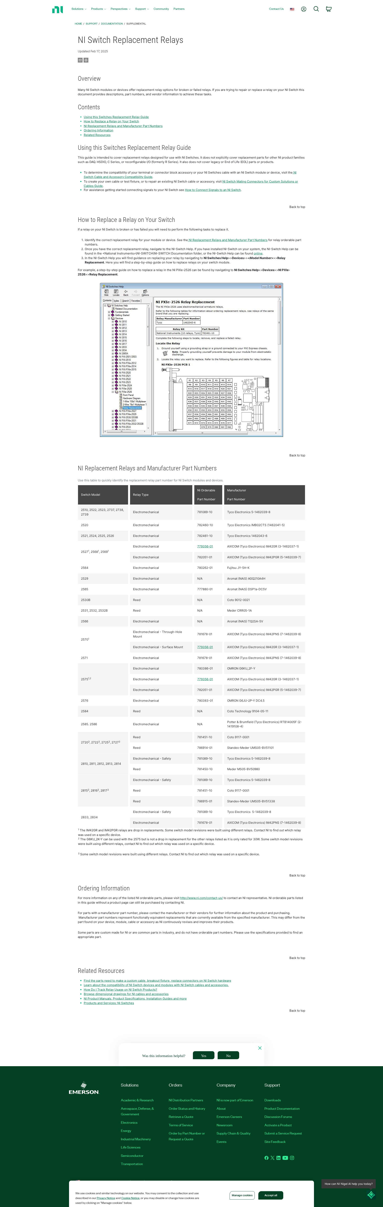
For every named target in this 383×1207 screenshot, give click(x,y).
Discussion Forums (278, 1116)
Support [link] (92, 23)
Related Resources (97, 135)
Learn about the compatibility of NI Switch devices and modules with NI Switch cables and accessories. (156, 985)
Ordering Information (98, 130)
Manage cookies (242, 1195)
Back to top (297, 207)
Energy (126, 1130)
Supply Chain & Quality (234, 1133)
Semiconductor (132, 1155)
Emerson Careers (229, 1116)
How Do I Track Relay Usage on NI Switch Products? (120, 989)
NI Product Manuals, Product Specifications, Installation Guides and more (135, 998)
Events (221, 1141)
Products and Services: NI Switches (109, 1003)
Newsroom (224, 1125)
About (221, 1108)
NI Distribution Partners (186, 1100)
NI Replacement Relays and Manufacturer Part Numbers (123, 126)
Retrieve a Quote (181, 1116)
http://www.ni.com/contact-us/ (201, 898)
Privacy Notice (106, 1198)
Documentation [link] (112, 23)
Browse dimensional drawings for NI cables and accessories (126, 994)
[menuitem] (79, 9)
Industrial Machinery (136, 1139)
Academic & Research (137, 1100)
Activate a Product (278, 1125)
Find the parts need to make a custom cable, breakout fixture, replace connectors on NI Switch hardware (157, 980)
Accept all (271, 1195)
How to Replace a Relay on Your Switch (111, 121)
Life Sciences (130, 1147)
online (258, 253)
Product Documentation (282, 1108)
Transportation (132, 1163)
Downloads (273, 1100)
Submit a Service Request (283, 1133)
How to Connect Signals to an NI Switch (213, 190)
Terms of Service (181, 1125)
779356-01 (205, 546)
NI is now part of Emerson (235, 1100)
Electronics (129, 1122)
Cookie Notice (130, 1198)
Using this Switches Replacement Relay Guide (116, 117)
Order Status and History (187, 1108)
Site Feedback (275, 1141)
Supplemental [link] (136, 23)
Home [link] (78, 23)
